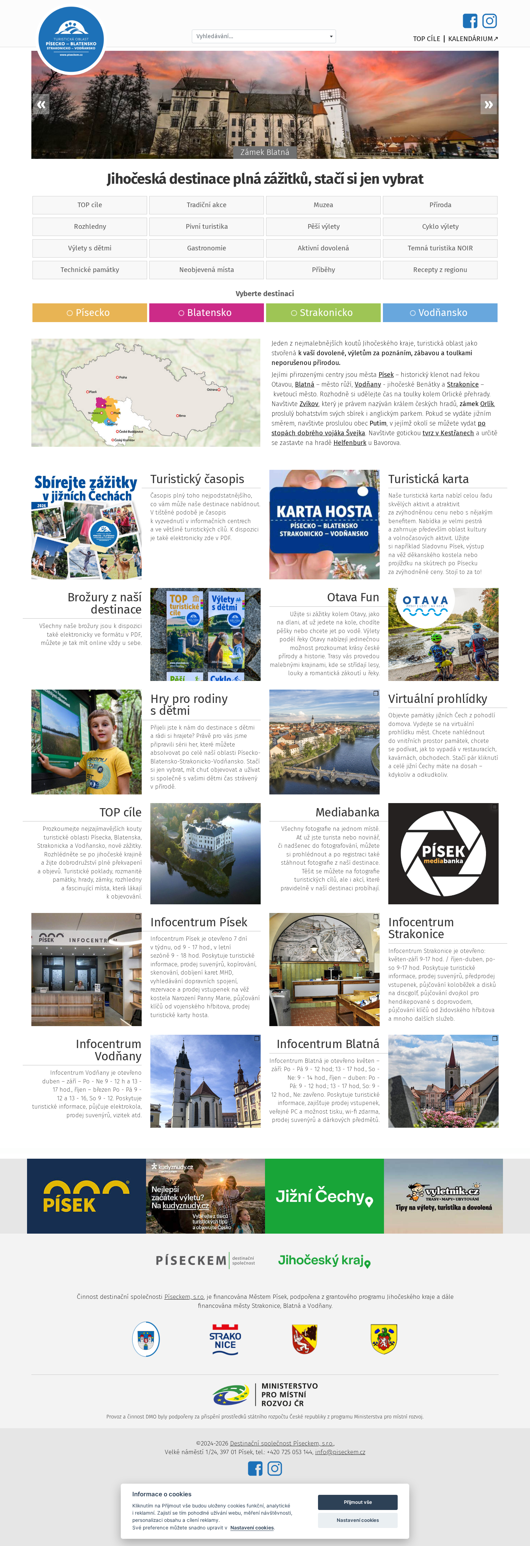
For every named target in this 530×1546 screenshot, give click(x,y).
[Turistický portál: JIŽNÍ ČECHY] (324, 1195)
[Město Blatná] (304, 1339)
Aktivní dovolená (323, 248)
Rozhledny (90, 226)
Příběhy (323, 270)
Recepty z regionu (440, 270)
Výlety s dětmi (89, 248)
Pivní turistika (207, 226)
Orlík (487, 404)
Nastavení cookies (252, 1528)
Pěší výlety (324, 226)
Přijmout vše (358, 1502)
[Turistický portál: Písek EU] (86, 1195)
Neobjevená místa (206, 270)
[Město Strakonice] (225, 1339)
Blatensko (209, 312)
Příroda (440, 205)
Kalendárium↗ (473, 39)
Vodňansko (443, 312)
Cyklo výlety (440, 226)
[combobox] (264, 36)
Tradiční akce (206, 205)
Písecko (93, 312)
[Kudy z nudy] (205, 1195)
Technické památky (90, 270)
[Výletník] (443, 1195)
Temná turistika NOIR (440, 248)
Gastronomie (206, 248)
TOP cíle (426, 39)
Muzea (323, 205)
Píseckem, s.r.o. (184, 1297)
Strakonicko (326, 312)
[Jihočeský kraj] (324, 1260)
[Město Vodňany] (384, 1339)
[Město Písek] (146, 1339)
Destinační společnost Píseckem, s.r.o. (282, 1443)
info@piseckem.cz (340, 1452)
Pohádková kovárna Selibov (265, 152)
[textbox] (264, 36)
